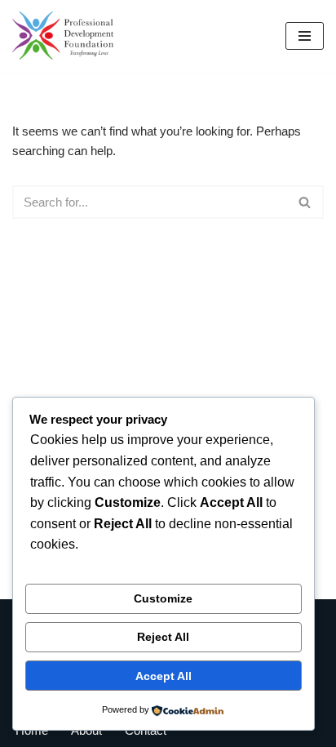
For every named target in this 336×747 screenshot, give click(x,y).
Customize (163, 598)
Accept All (163, 676)
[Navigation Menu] (304, 36)
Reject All (163, 636)
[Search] (305, 202)
